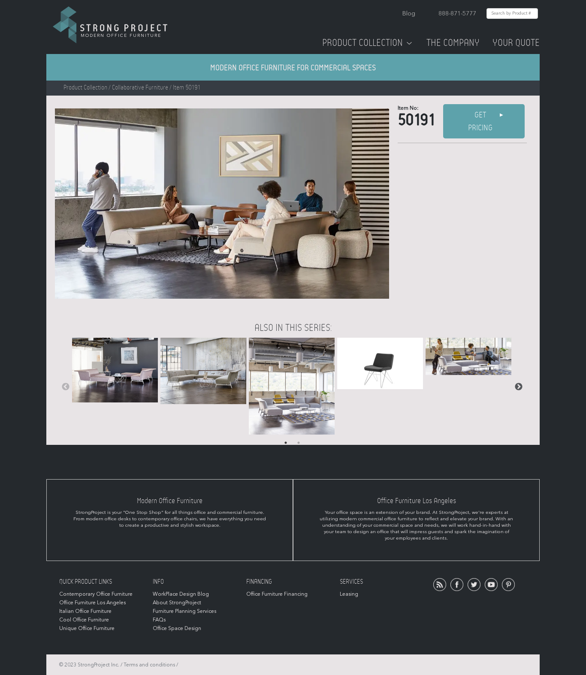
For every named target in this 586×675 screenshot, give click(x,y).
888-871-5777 (457, 13)
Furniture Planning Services (184, 611)
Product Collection (362, 43)
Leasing (349, 594)
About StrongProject (177, 603)
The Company (453, 43)
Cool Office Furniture (84, 620)
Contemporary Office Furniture (96, 594)
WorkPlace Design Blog (181, 594)
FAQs (159, 620)
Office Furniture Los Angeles (92, 603)
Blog (408, 13)
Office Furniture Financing (277, 594)
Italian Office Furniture (85, 611)
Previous (65, 387)
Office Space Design (177, 628)
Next (518, 387)
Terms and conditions (149, 665)
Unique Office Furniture (87, 628)
